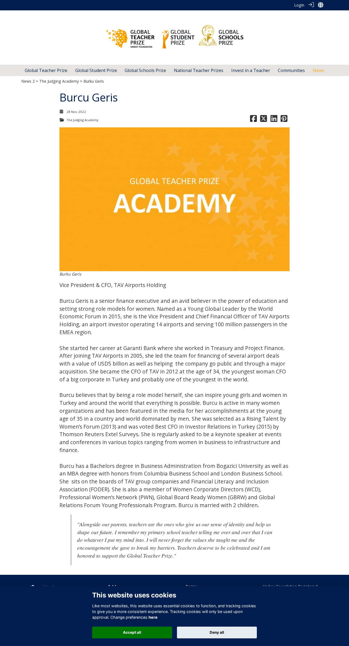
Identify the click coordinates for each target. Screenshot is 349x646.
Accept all (132, 632)
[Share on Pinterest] (284, 119)
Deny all (217, 632)
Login (299, 5)
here (153, 617)
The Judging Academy (59, 81)
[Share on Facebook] (253, 119)
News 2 (28, 81)
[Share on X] (263, 119)
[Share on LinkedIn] (273, 119)
